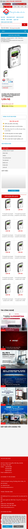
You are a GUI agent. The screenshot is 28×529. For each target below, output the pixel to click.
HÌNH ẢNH (5, 153)
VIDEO (4, 155)
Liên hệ (3, 19)
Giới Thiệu (9, 19)
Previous (3, 58)
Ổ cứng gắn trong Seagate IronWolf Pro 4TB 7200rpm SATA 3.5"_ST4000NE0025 (20, 258)
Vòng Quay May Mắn (6, 22)
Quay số (16, 19)
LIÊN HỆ (5, 167)
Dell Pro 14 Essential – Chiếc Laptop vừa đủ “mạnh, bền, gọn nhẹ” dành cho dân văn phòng (13, 423)
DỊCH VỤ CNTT (20, 17)
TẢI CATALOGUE (7, 158)
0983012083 (5, 87)
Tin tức (3, 17)
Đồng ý (7, 526)
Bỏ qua (18, 526)
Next (24, 58)
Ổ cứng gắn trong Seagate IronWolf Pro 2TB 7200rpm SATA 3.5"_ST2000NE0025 (7, 279)
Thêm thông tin (15, 523)
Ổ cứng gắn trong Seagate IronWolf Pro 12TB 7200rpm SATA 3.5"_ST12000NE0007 (20, 215)
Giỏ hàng (6, 28)
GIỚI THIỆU (5, 148)
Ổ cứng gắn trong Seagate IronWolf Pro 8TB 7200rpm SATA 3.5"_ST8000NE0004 (20, 237)
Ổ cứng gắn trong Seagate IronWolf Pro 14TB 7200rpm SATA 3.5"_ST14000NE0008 (8, 215)
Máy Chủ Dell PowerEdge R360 (13, 384)
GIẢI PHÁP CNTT (11, 17)
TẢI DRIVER (6, 160)
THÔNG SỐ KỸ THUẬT (8, 150)
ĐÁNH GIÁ (5, 162)
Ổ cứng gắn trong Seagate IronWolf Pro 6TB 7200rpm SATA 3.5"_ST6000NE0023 (7, 258)
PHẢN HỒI (5, 165)
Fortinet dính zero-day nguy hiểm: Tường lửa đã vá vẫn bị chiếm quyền (13, 349)
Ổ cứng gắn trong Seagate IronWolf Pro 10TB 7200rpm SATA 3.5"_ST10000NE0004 (8, 237)
